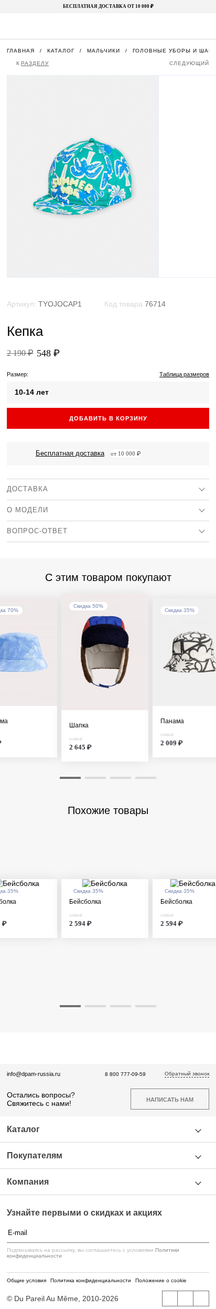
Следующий (189, 63)
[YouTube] (185, 1298)
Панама (172, 721)
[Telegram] (201, 1298)
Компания (28, 1181)
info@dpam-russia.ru (33, 1074)
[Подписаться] (204, 1233)
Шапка (79, 725)
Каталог (23, 1129)
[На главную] (107, 26)
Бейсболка (85, 902)
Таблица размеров (184, 374)
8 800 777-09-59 (125, 1074)
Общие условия (26, 1280)
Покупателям (34, 1155)
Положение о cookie (161, 1280)
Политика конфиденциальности (90, 1280)
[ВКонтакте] (170, 1298)
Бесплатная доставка (70, 453)
